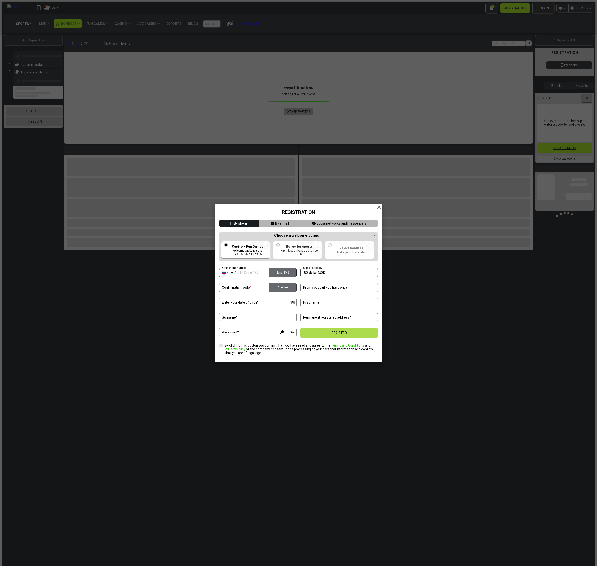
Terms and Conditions (347, 345)
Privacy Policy (235, 349)
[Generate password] (282, 332)
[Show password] (292, 332)
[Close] (378, 207)
